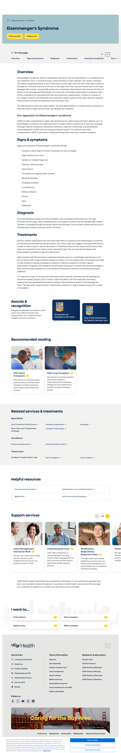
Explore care (32, 36)
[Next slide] (108, 54)
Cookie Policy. (47, 751)
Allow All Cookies (92, 740)
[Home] (23, 645)
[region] (60, 745)
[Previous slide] (102, 54)
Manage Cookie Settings (92, 745)
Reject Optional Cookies (92, 750)
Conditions (30, 20)
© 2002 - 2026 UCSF (97, 727)
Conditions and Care (18, 20)
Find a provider (15, 36)
